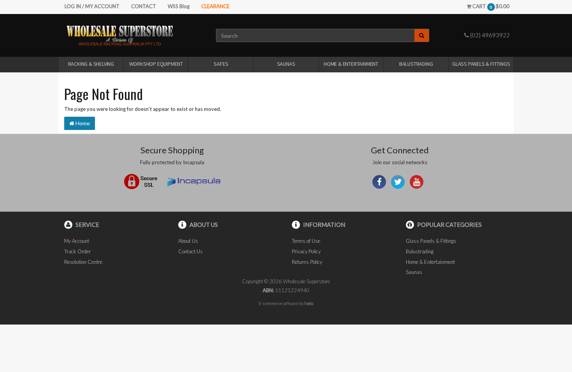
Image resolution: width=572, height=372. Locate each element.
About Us (188, 241)
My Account (76, 241)
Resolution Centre (83, 262)
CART (490, 6)
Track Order (77, 251)
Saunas (286, 63)
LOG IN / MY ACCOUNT (92, 6)
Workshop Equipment (156, 63)
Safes (221, 63)
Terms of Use (306, 241)
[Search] (421, 35)
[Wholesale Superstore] (119, 35)
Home (82, 123)
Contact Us (190, 251)
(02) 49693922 (489, 35)
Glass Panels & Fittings (481, 63)
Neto (308, 303)
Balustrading (416, 63)
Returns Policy (307, 262)
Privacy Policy (306, 251)
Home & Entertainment (351, 63)
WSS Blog (178, 6)
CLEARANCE (215, 6)
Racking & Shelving (91, 63)
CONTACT (143, 6)
